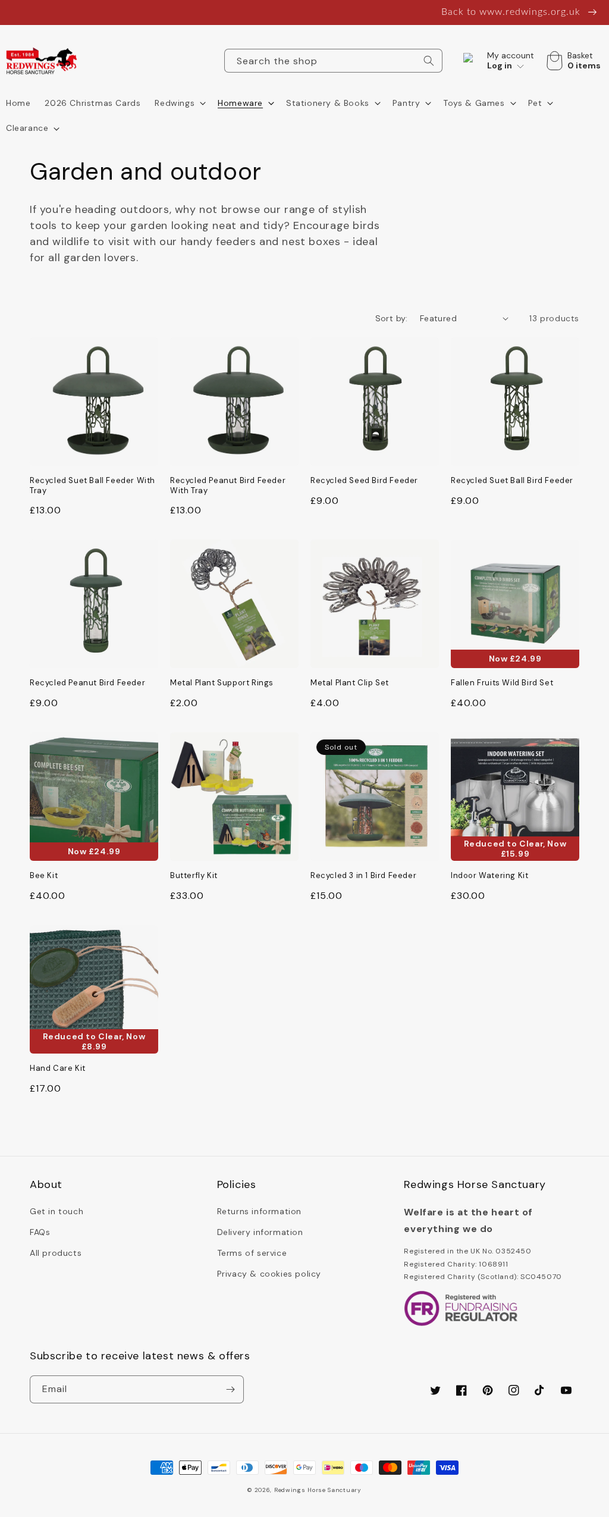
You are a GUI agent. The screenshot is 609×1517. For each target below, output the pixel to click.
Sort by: (391, 318)
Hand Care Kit (58, 1068)
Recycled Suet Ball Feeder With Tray (92, 486)
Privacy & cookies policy (269, 1273)
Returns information (259, 1211)
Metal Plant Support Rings (222, 683)
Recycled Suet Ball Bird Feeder (512, 480)
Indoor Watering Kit (489, 875)
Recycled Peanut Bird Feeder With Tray (227, 486)
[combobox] (333, 60)
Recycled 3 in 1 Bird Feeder (363, 875)
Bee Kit (44, 875)
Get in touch (56, 1211)
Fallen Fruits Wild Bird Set (502, 683)
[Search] (429, 61)
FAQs (40, 1232)
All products (55, 1253)
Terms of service (252, 1253)
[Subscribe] (230, 1389)
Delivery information (260, 1232)
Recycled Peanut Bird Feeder (87, 683)
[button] (179, 102)
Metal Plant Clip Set (349, 683)
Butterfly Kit (194, 875)
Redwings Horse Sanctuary (318, 1490)
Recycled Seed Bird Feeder (364, 480)
